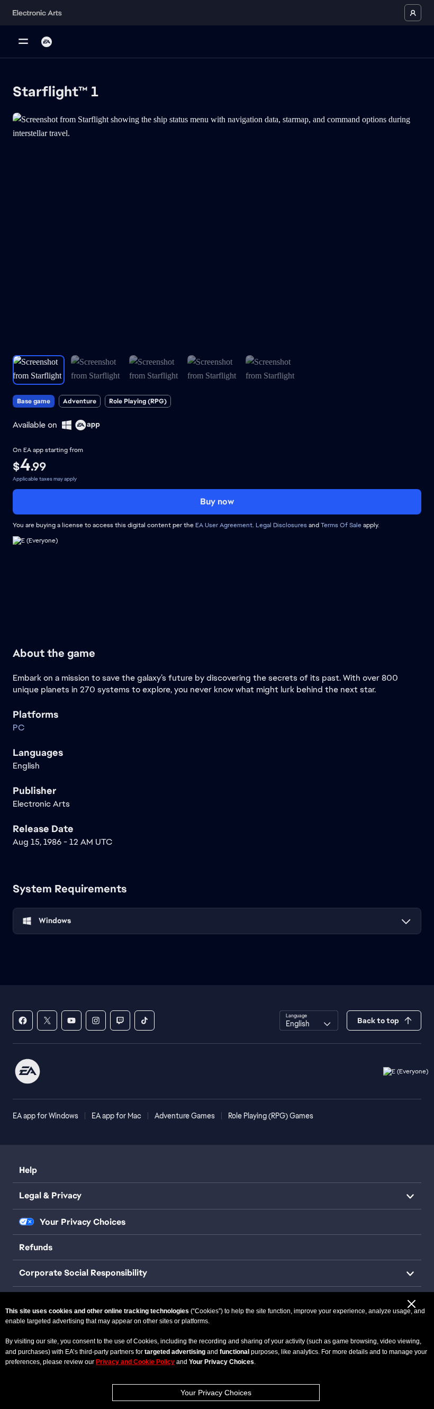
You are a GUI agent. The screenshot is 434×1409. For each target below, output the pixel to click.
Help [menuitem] (28, 1170)
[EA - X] (47, 1020)
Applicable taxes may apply (45, 478)
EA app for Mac (116, 1116)
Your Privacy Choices (215, 1392)
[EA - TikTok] (144, 1020)
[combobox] (308, 1020)
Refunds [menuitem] (35, 1247)
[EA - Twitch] (120, 1020)
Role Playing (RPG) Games (270, 1116)
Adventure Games (185, 1116)
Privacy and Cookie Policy (135, 1362)
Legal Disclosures (281, 525)
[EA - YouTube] (71, 1020)
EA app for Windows (45, 1116)
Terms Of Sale (341, 525)
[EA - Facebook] (23, 1020)
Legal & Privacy (50, 1195)
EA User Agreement (223, 525)
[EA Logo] (46, 41)
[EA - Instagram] (96, 1020)
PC (18, 727)
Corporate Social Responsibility (83, 1272)
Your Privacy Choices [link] (82, 1222)
